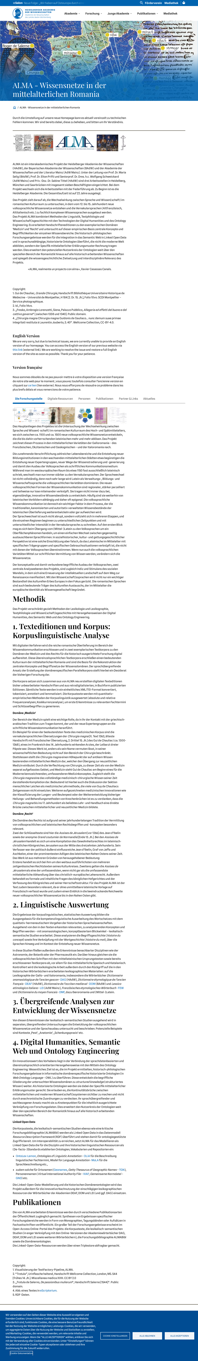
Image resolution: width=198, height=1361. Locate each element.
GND (19, 1178)
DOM (92, 983)
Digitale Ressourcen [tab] (60, 398)
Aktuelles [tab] (149, 398)
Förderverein (153, 3)
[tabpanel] (99, 853)
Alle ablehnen (147, 1336)
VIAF (86, 1174)
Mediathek (171, 3)
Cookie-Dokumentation (21, 1353)
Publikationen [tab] (104, 398)
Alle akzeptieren (179, 1336)
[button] (72, 13)
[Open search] (141, 2)
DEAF (28, 983)
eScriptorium (48, 1290)
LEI (42, 988)
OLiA (87, 1156)
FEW (121, 988)
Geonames (60, 1169)
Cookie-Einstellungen (115, 1336)
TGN (122, 1169)
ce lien (32, 385)
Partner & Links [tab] (128, 398)
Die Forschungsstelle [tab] (28, 398)
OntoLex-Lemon (26, 1156)
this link (17, 349)
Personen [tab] (84, 398)
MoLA (95, 1160)
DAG (63, 979)
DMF (62, 992)
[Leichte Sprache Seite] (183, 2)
